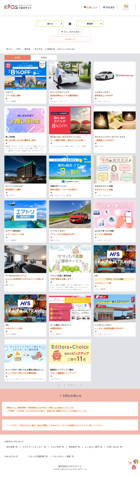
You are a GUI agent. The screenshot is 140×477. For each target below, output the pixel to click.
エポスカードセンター (32, 447)
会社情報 (10, 447)
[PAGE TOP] (131, 464)
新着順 (17, 58)
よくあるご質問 (92, 447)
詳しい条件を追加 (71, 32)
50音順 (43, 58)
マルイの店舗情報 (36, 456)
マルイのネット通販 (61, 456)
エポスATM (56, 447)
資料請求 (73, 447)
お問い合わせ (113, 447)
